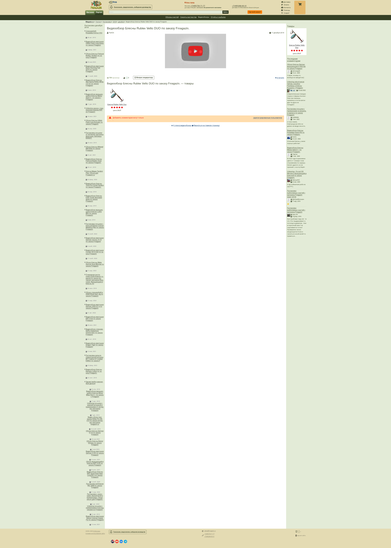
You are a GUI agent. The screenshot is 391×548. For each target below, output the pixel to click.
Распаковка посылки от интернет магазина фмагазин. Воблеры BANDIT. (94, 135)
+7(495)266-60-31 (239, 5)
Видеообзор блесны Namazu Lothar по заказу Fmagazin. (94, 371)
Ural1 (293, 90)
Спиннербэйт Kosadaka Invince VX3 (94, 32)
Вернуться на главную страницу (207, 125)
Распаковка (107, 22)
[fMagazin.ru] (96, 5)
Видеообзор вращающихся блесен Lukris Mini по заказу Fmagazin (94, 212)
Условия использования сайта (95, 533)
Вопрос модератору (144, 77)
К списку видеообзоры (182, 125)
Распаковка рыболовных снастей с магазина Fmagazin (296, 210)
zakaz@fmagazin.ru (210, 531)
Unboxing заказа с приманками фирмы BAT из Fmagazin (95, 110)
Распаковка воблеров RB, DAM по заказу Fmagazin (94, 485)
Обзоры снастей (172, 17)
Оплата (286, 5)
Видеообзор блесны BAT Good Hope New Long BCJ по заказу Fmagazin (95, 474)
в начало (280, 77)
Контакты (287, 7)
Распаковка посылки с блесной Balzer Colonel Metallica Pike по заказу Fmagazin (95, 226)
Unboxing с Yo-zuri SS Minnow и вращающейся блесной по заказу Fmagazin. (296, 174)
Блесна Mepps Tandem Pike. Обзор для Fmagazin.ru (94, 173)
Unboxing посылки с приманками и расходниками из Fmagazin (95, 508)
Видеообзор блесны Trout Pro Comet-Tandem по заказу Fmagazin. (95, 185)
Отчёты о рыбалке (218, 17)
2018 (114, 22)
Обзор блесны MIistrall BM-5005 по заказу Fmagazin (94, 148)
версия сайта (301, 535)
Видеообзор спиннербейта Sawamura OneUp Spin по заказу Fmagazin (94, 331)
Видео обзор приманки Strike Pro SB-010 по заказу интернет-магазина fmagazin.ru (95, 420)
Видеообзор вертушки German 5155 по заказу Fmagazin (95, 453)
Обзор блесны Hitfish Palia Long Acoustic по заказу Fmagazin (94, 122)
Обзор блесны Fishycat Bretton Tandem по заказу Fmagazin (95, 55)
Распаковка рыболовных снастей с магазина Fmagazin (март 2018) (296, 194)
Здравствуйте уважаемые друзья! (94, 382)
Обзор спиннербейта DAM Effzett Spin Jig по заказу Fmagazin (94, 294)
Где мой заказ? (255, 12)
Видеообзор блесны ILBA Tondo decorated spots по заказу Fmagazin (94, 198)
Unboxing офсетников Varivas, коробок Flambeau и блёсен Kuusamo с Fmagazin (295, 85)
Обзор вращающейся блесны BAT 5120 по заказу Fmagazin (95, 463)
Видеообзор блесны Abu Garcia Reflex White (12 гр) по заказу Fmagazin (95, 82)
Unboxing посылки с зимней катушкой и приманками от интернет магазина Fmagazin (95, 406)
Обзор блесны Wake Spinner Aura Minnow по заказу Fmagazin (95, 264)
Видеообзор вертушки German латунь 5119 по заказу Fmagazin (95, 239)
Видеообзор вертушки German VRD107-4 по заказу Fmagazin (95, 306)
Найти (225, 12)
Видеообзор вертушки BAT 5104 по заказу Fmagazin (95, 318)
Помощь (287, 10)
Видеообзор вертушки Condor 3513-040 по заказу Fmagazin (95, 252)
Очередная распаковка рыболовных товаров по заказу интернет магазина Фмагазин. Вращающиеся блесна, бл (95, 279)
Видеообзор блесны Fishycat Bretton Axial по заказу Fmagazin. (94, 160)
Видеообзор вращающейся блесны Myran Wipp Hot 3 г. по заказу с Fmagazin (95, 393)
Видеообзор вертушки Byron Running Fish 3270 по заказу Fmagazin (95, 68)
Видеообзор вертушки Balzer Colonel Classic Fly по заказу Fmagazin (95, 518)
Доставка (287, 2)
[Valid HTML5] (296, 531)
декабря (121, 22)
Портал (99, 12)
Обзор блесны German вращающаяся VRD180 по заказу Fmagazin (296, 66)
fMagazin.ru (90, 22)
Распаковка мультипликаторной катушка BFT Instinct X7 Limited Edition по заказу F (94, 358)
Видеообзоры (203, 17)
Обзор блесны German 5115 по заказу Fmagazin (95, 432)
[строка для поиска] (165, 12)
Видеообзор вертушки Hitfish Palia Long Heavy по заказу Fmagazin (95, 43)
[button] (112, 541)
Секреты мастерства (188, 17)
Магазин (90, 12)
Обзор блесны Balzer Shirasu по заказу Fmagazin (95, 443)
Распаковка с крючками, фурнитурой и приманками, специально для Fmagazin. (95, 496)
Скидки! (286, 13)
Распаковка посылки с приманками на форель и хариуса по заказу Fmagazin (296, 112)
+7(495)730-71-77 (197, 5)
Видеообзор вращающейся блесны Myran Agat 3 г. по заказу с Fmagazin (94, 96)
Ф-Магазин (96, 531)
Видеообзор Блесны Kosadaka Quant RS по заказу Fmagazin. (295, 132)
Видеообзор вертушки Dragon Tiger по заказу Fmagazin (95, 345)
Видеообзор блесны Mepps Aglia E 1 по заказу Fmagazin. (295, 149)
